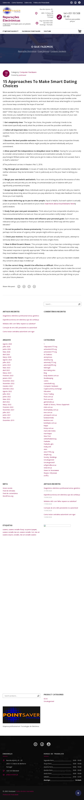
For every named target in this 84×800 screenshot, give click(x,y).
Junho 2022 (7, 397)
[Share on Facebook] (18, 286)
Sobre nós (6, 3)
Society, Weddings (50, 457)
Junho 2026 (7, 349)
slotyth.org (47, 454)
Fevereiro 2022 (8, 407)
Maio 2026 (6, 352)
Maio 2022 (6, 399)
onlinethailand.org (50, 439)
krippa (46, 426)
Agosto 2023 (7, 360)
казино (5, 529)
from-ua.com (48, 399)
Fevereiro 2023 (8, 375)
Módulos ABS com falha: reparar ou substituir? (19, 324)
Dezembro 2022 (8, 381)
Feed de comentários (10, 493)
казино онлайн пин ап (11, 532)
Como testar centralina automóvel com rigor (18, 331)
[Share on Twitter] (24, 286)
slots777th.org (49, 452)
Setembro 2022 (8, 389)
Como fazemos (17, 3)
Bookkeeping (48, 378)
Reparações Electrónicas (11, 18)
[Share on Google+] (29, 286)
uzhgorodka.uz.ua (50, 465)
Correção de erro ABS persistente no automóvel (20, 328)
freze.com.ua (48, 397)
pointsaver (22, 75)
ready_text (47, 447)
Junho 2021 (7, 415)
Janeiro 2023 (7, 378)
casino (46, 381)
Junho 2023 (7, 365)
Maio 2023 (6, 368)
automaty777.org (50, 362)
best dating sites (49, 370)
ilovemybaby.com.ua (51, 410)
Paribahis (47, 441)
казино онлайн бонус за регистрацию (23, 529)
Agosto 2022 (7, 391)
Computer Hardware (28, 72)
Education (47, 391)
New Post (47, 436)
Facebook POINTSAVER (31, 31)
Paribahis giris (48, 444)
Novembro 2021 (8, 410)
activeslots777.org (50, 352)
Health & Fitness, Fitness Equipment (56, 404)
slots (45, 449)
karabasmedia (49, 418)
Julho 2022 (6, 394)
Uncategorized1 (49, 462)
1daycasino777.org (50, 347)
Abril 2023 (6, 370)
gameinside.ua (49, 402)
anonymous (48, 357)
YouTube (47, 31)
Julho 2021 (6, 412)
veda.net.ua (48, 468)
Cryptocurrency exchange (53, 389)
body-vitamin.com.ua (51, 375)
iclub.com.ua (48, 407)
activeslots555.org (50, 349)
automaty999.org (50, 365)
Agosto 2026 (7, 344)
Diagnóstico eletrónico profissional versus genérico (21, 316)
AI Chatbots (48, 354)
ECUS (46, 699)
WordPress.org (8, 496)
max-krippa (48, 433)
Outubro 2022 (8, 386)
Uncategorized (49, 460)
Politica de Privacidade (41, 3)
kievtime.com (48, 420)
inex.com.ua (48, 412)
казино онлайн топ (27, 532)
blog (45, 373)
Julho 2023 (6, 362)
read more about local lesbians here (59, 203)
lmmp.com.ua (48, 428)
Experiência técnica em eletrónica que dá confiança (21, 320)
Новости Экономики (51, 470)
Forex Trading (49, 394)
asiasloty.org (48, 360)
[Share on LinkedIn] (34, 286)
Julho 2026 (6, 347)
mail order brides (50, 431)
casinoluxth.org (49, 383)
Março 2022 (7, 404)
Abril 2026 (6, 354)
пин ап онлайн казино (28, 535)
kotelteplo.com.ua (50, 423)
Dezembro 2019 (8, 420)
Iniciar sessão (7, 488)
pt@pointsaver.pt (10, 31)
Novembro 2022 (8, 383)
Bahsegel (47, 368)
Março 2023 (7, 373)
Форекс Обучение (50, 473)
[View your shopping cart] (79, 31)
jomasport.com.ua (50, 415)
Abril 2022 (6, 402)
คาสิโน (46, 476)
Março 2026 (7, 357)
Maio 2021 (6, 418)
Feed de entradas (9, 491)
